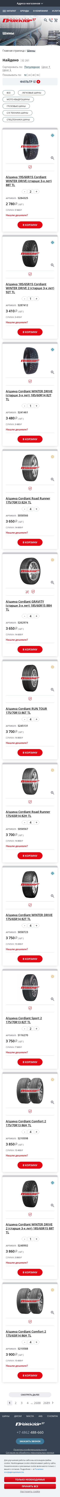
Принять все (30, 1486)
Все (8, 92)
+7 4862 (30, 1432)
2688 (37, 1403)
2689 (46, 1403)
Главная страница (13, 50)
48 (33, 75)
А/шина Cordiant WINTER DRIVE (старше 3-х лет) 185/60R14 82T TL (29, 395)
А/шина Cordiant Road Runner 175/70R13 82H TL (28, 500)
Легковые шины (31, 92)
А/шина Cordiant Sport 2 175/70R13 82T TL (24, 1020)
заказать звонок (30, 1441)
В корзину (30, 225)
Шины (31, 50)
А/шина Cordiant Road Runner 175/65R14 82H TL (28, 814)
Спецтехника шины (18, 119)
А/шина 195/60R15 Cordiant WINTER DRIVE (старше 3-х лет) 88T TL (29, 181)
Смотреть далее (30, 1394)
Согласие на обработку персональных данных (30, 1452)
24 (29, 75)
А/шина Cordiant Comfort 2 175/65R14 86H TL (26, 1333)
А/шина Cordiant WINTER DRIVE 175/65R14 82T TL (29, 917)
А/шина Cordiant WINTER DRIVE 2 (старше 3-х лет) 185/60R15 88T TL (30, 1228)
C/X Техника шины (17, 112)
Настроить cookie (30, 1491)
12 (25, 75)
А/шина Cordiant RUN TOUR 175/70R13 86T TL (26, 711)
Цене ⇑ (46, 66)
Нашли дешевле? (17, 215)
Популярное (32, 66)
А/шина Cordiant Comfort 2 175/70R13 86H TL (26, 1123)
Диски (18, 1416)
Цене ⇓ (7, 70)
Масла (30, 1416)
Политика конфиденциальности (30, 1449)
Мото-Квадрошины (18, 99)
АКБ (40, 1416)
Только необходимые (30, 1479)
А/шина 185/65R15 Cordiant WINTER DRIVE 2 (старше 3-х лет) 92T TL (30, 288)
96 (37, 75)
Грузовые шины (16, 106)
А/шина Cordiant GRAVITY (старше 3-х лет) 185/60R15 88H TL (29, 605)
